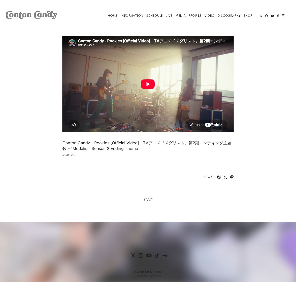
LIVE (169, 15)
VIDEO (209, 15)
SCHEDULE (154, 15)
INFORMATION (131, 15)
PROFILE (195, 15)
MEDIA (180, 15)
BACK (148, 200)
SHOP (248, 15)
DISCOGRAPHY (228, 15)
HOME (113, 15)
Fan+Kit (158, 271)
